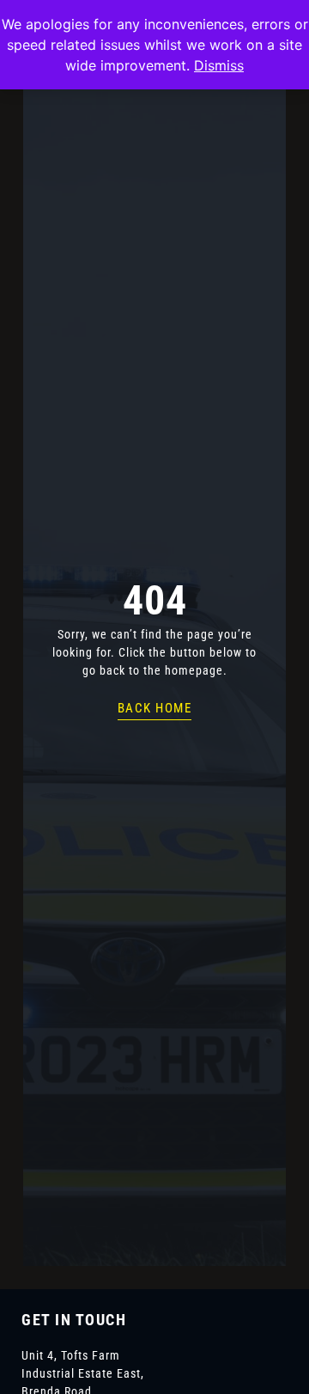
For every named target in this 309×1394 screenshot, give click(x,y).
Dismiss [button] (219, 65)
